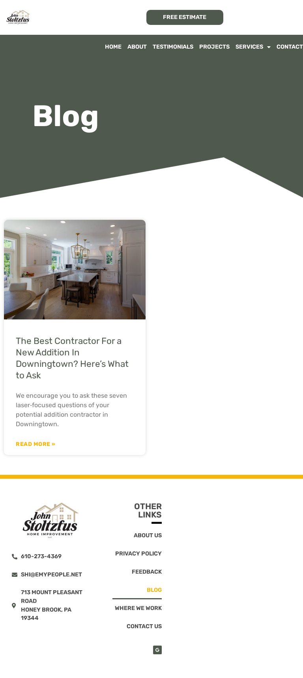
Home (113, 46)
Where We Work (138, 608)
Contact (290, 46)
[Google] (157, 650)
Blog (154, 590)
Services (249, 46)
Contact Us (144, 626)
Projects (214, 46)
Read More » (36, 444)
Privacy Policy (138, 553)
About (137, 46)
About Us (148, 535)
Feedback (147, 571)
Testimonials (173, 46)
